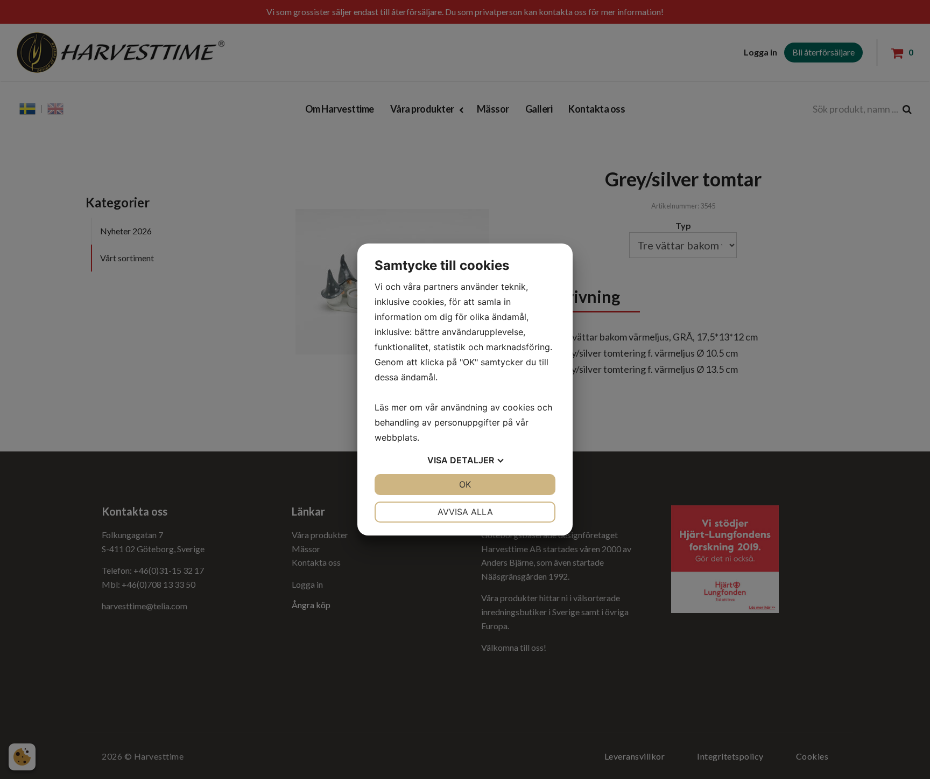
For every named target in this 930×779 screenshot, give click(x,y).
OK (465, 484)
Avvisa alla (465, 511)
